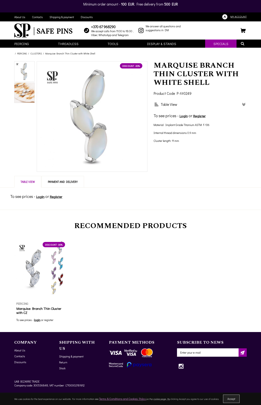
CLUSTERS (36, 53)
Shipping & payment (62, 17)
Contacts (37, 17)
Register (199, 116)
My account (238, 16)
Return (63, 362)
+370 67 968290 (103, 26)
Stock (62, 368)
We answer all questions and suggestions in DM (163, 28)
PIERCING (22, 53)
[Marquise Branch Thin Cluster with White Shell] (24, 71)
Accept (231, 399)
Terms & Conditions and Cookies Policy (122, 399)
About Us (19, 17)
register (48, 320)
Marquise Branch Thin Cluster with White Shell (70, 53)
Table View (28, 182)
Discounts (87, 17)
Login (183, 116)
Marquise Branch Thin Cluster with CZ (38, 310)
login (37, 320)
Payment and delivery (63, 182)
